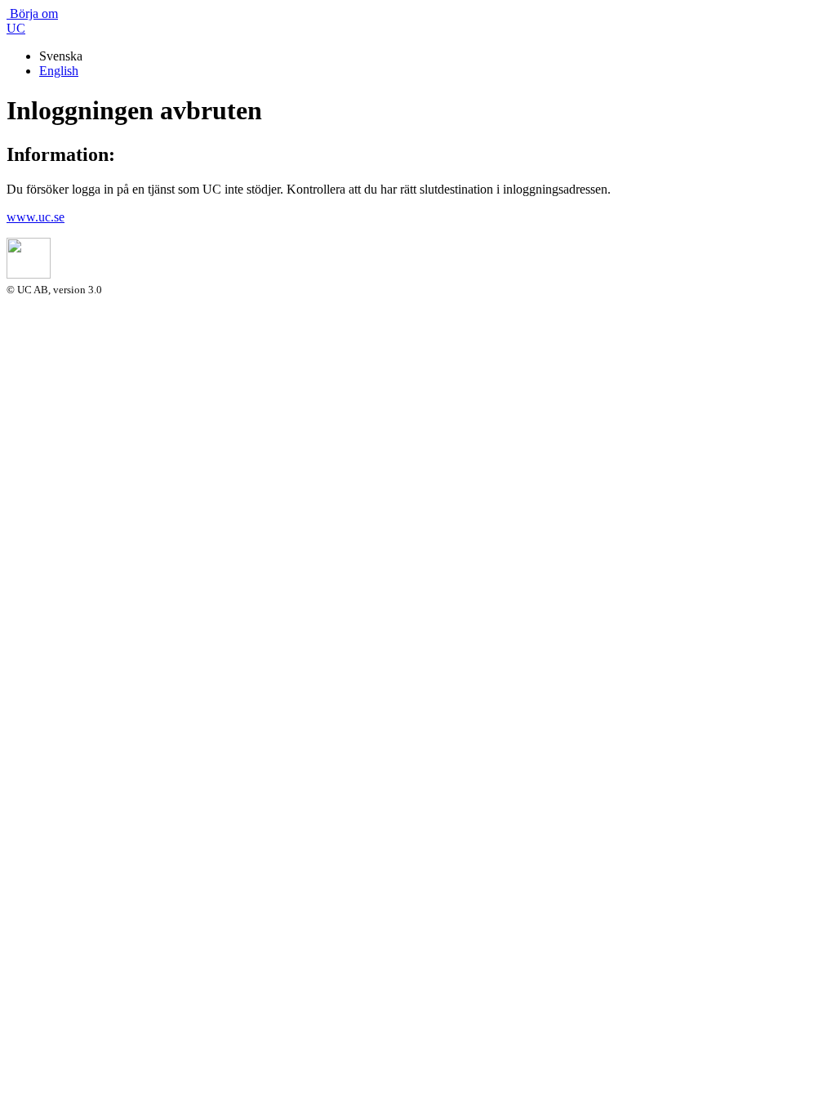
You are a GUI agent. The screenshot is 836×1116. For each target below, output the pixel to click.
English (58, 71)
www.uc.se (35, 217)
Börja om (32, 13)
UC (16, 28)
